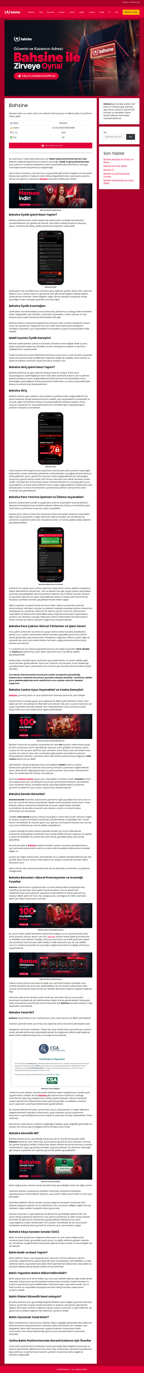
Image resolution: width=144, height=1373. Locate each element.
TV (109, 12)
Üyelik (101, 12)
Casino (92, 12)
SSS (116, 12)
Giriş (41, 12)
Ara (105, 132)
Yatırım (72, 12)
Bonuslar (50, 12)
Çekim (81, 12)
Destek (61, 12)
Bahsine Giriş (131, 12)
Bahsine (31, 12)
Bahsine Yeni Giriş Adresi (115, 166)
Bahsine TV (109, 169)
